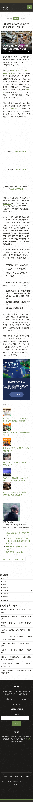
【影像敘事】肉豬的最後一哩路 (17, 538)
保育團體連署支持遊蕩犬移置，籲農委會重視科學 (16, 617)
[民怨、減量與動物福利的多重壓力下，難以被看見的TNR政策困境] (16, 486)
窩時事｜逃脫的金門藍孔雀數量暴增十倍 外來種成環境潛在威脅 (16, 637)
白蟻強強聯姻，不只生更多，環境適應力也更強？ (16, 610)
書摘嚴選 (5, 594)
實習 (16, 777)
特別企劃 (5, 600)
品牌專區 (5, 597)
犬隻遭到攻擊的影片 (16, 189)
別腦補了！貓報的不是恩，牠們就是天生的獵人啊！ (16, 631)
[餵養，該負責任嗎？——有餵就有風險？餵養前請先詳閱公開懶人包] (16, 412)
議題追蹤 (5, 581)
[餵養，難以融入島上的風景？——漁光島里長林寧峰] (16, 442)
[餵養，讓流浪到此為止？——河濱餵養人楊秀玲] (16, 426)
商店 (27, 777)
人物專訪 (5, 587)
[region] (16, 379)
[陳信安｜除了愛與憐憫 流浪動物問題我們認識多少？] (16, 456)
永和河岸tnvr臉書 (20, 152)
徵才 (22, 777)
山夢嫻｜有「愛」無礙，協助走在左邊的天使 (16, 651)
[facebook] (13, 704)
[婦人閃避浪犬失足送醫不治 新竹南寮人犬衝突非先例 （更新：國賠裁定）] (16, 472)
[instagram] (19, 704)
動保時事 (5, 578)
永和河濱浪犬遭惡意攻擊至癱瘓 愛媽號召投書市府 (16, 25)
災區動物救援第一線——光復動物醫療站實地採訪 (16, 624)
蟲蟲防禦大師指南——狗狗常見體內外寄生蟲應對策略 (16, 671)
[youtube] (16, 704)
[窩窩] (5, 7)
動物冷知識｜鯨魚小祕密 (15, 552)
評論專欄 (5, 590)
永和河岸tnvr (15, 108)
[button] (16, 578)
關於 (11, 777)
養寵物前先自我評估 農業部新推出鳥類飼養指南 (16, 644)
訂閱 (16, 723)
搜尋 (5, 777)
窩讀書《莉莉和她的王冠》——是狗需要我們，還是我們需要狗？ (16, 658)
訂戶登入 (16, 1)
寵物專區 (5, 584)
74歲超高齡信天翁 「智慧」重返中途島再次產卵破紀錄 (15, 664)
